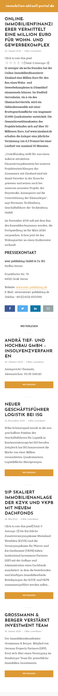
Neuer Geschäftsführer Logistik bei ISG (27, 409)
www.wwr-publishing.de (31, 287)
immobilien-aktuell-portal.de (30, 6)
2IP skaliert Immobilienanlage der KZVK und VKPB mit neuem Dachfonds (29, 503)
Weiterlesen (29, 385)
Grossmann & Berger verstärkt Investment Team (27, 620)
